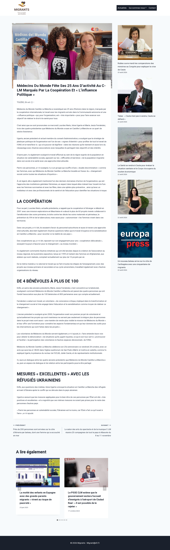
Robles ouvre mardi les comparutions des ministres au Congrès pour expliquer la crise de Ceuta (137, 66)
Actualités (122, 7)
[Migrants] (22, 8)
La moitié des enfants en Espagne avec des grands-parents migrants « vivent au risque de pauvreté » (37, 498)
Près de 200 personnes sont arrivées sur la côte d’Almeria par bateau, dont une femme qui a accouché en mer (36, 430)
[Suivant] (104, 488)
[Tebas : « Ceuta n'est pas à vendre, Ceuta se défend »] (137, 95)
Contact (152, 7)
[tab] (57, 520)
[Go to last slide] (19, 488)
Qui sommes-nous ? (137, 7)
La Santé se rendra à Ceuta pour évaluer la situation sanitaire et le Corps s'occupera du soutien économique (137, 168)
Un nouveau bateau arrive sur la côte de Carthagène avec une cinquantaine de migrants (135, 264)
